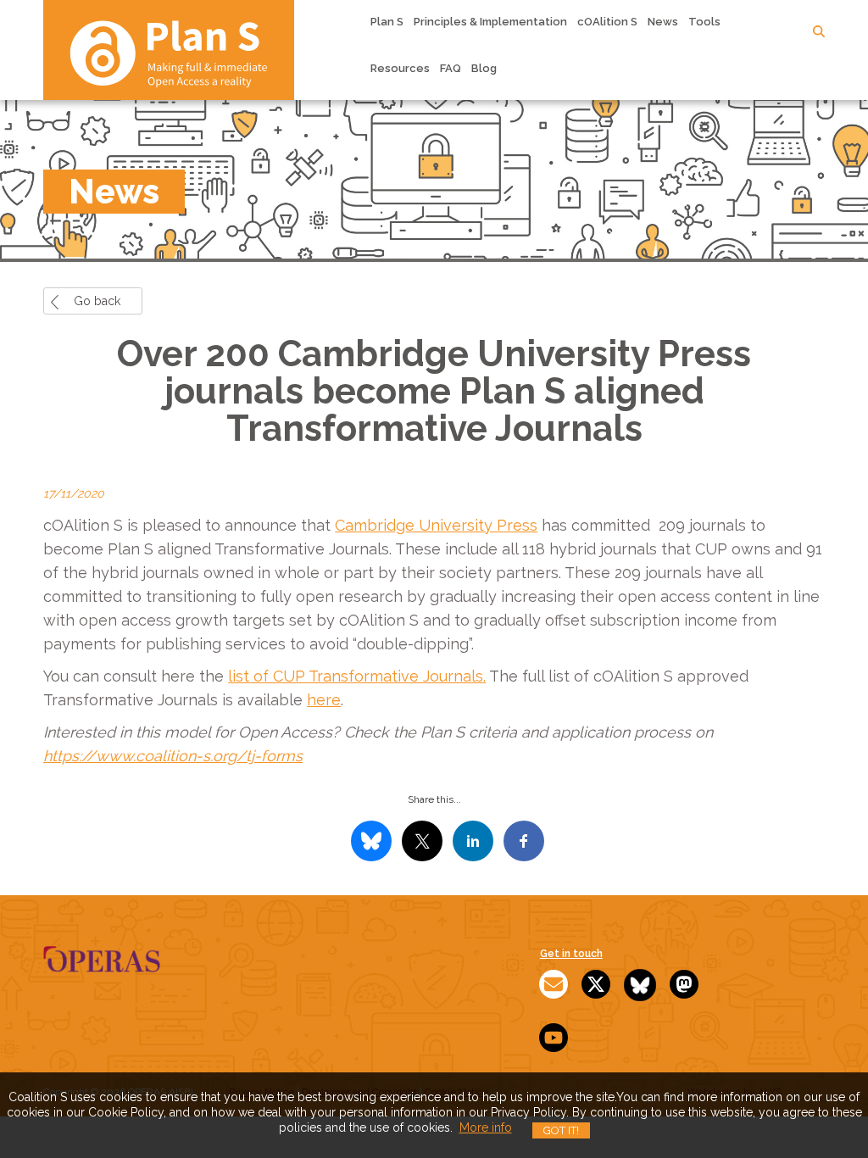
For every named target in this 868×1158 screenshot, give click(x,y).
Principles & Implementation (490, 21)
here (324, 700)
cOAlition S (607, 21)
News (663, 21)
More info (485, 1127)
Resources (400, 68)
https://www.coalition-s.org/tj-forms (173, 756)
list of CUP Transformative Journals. (357, 676)
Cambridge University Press (436, 525)
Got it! (561, 1130)
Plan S (386, 21)
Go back (97, 301)
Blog (484, 68)
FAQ (450, 68)
